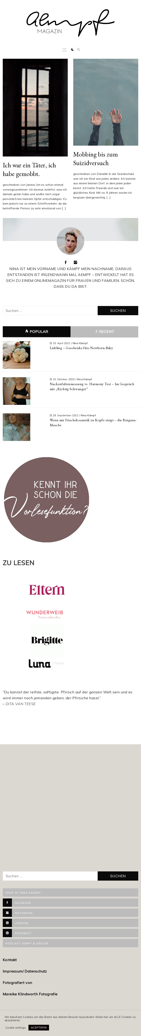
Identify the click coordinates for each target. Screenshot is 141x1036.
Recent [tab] (106, 331)
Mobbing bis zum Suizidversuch (95, 158)
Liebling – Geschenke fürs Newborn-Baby (81, 347)
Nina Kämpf (80, 343)
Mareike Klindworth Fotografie (30, 994)
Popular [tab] (39, 331)
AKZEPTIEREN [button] (39, 1027)
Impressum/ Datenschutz (25, 971)
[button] (72, 49)
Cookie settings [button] (16, 1027)
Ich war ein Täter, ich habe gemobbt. (29, 169)
